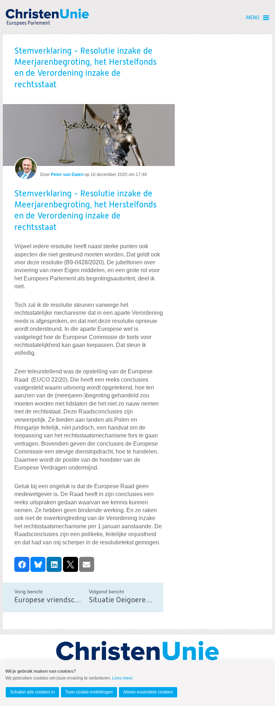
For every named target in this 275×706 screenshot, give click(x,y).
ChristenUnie (28, 13)
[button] (21, 564)
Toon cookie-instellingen (89, 692)
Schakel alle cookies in (32, 692)
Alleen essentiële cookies (148, 692)
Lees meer (122, 678)
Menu (252, 17)
